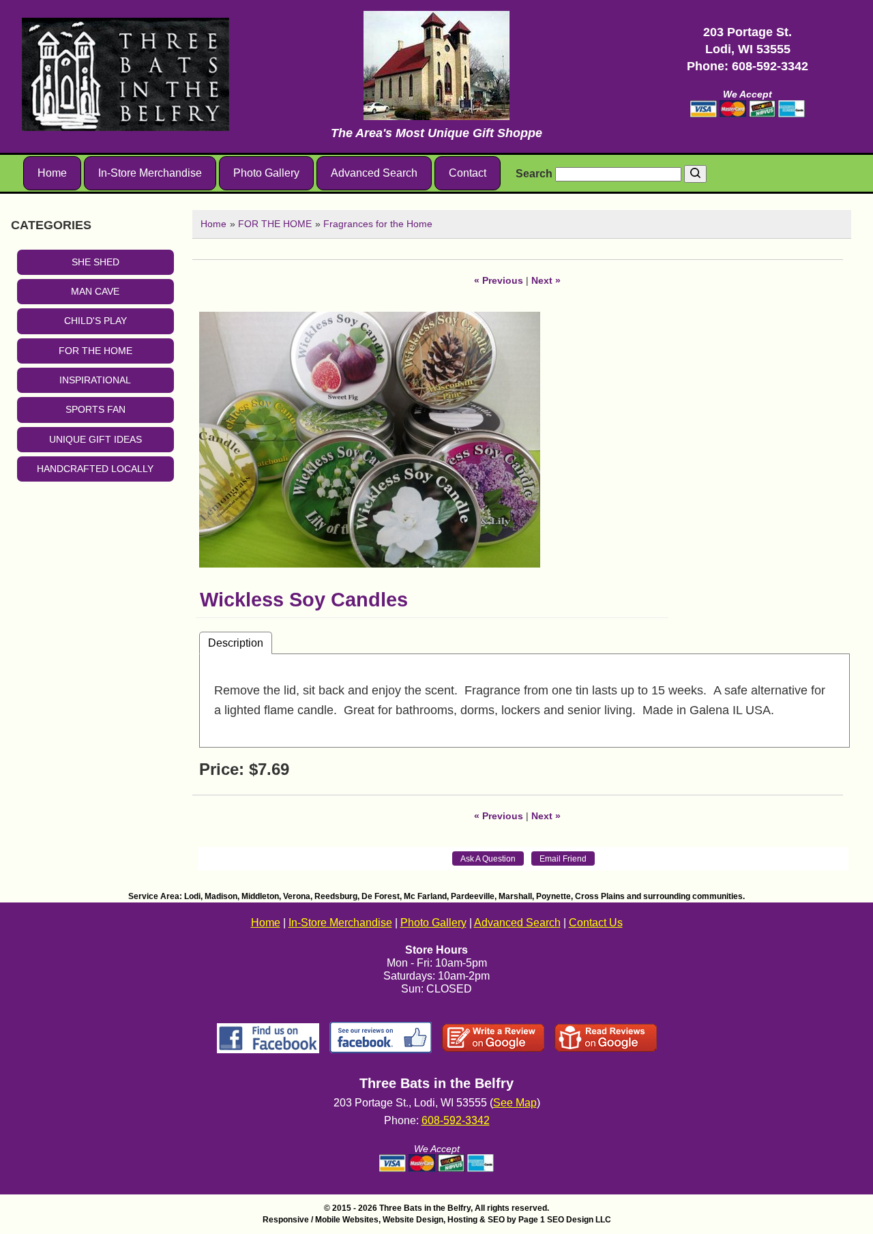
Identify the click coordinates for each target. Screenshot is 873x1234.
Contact (467, 173)
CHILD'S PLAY (95, 320)
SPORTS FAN (95, 409)
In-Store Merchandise (150, 173)
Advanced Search (374, 173)
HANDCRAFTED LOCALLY (95, 468)
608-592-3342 (770, 66)
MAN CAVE (95, 291)
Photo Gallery (266, 173)
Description (235, 642)
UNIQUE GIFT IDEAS (95, 439)
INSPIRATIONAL (95, 379)
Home (52, 173)
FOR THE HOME (95, 350)
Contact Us (596, 922)
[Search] (695, 174)
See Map (515, 1102)
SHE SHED (95, 261)
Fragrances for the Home (377, 223)
